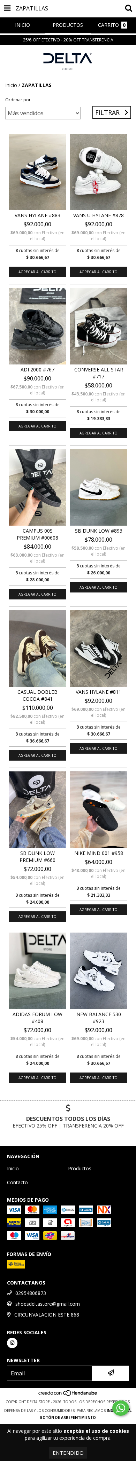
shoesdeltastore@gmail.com (47, 1304)
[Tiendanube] (68, 1394)
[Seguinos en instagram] (12, 1343)
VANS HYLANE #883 (37, 215)
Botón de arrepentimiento (68, 1417)
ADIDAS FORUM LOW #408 (37, 1017)
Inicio (11, 85)
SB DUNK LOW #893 (98, 530)
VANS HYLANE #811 (98, 692)
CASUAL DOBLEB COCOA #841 (37, 695)
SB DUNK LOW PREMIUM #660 (37, 856)
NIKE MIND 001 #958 (98, 853)
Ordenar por (18, 100)
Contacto (17, 1182)
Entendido (68, 1452)
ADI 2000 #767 (37, 369)
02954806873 (30, 1293)
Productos (79, 1168)
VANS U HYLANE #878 (98, 215)
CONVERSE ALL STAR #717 (98, 373)
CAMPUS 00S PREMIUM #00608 (37, 534)
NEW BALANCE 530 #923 (98, 1017)
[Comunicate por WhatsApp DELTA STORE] (120, 1408)
